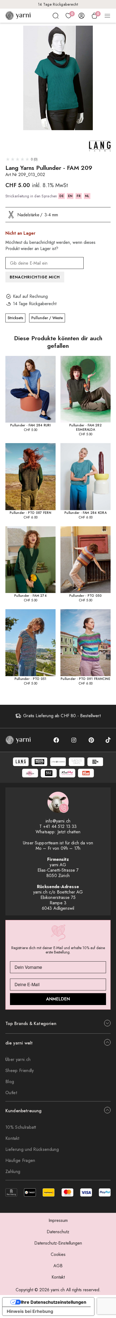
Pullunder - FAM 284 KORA (85, 513)
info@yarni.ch (58, 821)
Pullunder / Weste (47, 318)
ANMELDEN (58, 999)
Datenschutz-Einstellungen (58, 1243)
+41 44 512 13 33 (60, 826)
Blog (9, 1081)
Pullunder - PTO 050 (85, 596)
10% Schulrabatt (20, 1127)
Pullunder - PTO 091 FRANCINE (85, 679)
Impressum (58, 1220)
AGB (58, 1266)
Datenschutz (58, 1232)
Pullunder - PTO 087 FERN (30, 513)
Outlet (11, 1093)
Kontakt (12, 1138)
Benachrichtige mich (35, 277)
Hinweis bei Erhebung (30, 1311)
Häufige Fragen (20, 1160)
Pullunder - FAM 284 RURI (30, 425)
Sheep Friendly (19, 1070)
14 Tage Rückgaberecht (58, 4)
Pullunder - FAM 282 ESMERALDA (85, 427)
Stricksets (15, 318)
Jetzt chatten (68, 832)
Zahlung (12, 1171)
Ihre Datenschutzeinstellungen (53, 1302)
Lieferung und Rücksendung (32, 1149)
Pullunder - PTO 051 (31, 679)
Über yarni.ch (17, 1059)
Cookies (58, 1254)
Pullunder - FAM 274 (30, 596)
